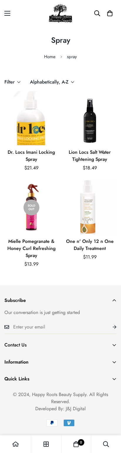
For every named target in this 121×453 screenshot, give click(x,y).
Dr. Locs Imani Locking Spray (31, 156)
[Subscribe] (110, 326)
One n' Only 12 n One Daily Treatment (90, 245)
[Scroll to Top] (110, 422)
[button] (110, 13)
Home (50, 56)
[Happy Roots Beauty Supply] (60, 13)
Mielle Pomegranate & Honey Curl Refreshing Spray (31, 248)
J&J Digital (76, 408)
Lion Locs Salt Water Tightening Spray (90, 156)
